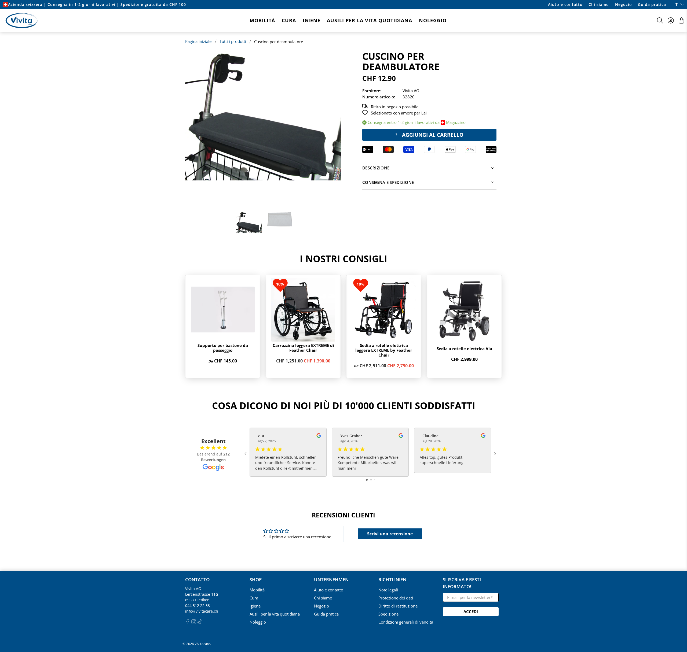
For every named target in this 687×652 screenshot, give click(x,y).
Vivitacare (202, 644)
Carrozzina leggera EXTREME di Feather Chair (303, 348)
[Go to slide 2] (371, 479)
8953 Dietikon (197, 599)
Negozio (623, 4)
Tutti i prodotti (233, 41)
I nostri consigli (343, 258)
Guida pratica (652, 4)
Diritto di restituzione (398, 606)
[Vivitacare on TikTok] (200, 622)
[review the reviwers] (318, 436)
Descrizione (375, 168)
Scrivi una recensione (390, 534)
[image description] (263, 115)
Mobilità (262, 20)
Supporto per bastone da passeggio (223, 348)
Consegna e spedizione (388, 182)
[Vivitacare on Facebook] (187, 622)
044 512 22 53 (197, 605)
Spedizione (388, 614)
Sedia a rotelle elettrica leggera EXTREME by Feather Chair (383, 350)
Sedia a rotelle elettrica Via (464, 348)
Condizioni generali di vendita (405, 622)
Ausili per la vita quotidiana (369, 20)
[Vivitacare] (21, 20)
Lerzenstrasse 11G (201, 594)
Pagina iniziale (198, 41)
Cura (289, 20)
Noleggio (433, 20)
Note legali (388, 589)
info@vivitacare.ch (201, 611)
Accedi (470, 611)
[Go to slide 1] (367, 480)
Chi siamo (599, 4)
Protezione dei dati (395, 598)
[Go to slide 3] (374, 479)
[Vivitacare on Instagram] (193, 622)
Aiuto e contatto (565, 4)
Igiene (311, 20)
